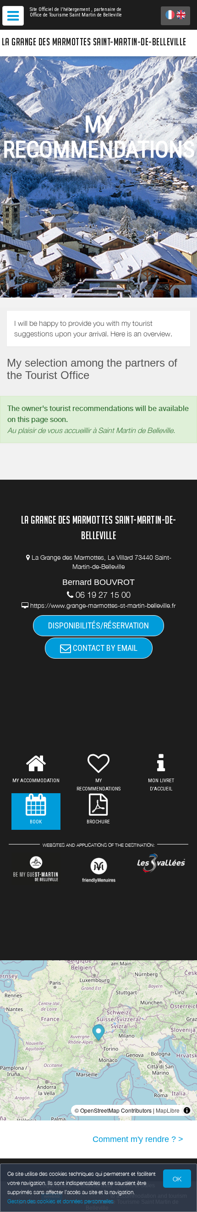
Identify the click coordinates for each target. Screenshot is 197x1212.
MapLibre (168, 1110)
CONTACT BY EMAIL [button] (104, 648)
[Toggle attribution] (186, 1110)
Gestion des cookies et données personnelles (60, 1201)
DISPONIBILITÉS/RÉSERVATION (98, 625)
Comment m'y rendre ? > (138, 1139)
